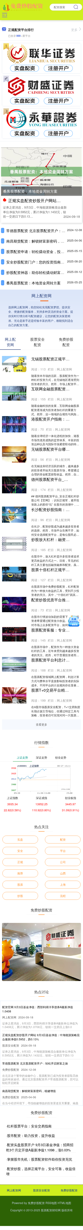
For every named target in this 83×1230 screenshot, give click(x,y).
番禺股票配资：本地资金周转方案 (30, 191)
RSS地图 (51, 1203)
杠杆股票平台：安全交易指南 (29, 1125)
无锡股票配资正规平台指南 (54, 358)
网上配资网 (14, 1190)
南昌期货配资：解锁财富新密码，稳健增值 (40, 241)
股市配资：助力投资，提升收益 (31, 1135)
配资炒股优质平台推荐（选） (56, 599)
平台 (63, 851)
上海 (63, 884)
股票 (20, 884)
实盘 (20, 839)
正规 (20, 862)
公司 (63, 862)
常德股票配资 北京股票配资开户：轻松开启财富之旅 (35, 1063)
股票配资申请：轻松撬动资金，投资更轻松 (40, 251)
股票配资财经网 (51, 1210)
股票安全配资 (41, 1190)
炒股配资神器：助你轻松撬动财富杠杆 (37, 272)
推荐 (20, 873)
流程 (63, 896)
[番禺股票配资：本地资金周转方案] (41, 171)
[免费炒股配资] (23, 7)
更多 (74, 29)
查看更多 (41, 724)
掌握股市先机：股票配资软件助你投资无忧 (39, 1159)
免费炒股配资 (69, 1190)
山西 (63, 873)
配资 (63, 839)
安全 (20, 851)
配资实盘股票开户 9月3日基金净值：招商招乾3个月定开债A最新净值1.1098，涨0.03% (39, 1147)
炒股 (20, 896)
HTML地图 (64, 1203)
